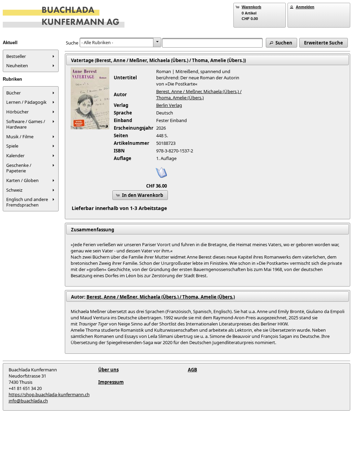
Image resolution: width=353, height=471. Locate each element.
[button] (281, 43)
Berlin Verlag (169, 105)
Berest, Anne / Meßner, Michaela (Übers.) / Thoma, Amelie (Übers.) (199, 94)
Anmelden (305, 7)
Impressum (111, 382)
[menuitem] (30, 56)
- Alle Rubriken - (97, 42)
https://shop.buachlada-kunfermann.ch (49, 394)
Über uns (108, 370)
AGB (192, 370)
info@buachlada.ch (28, 401)
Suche (72, 43)
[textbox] (212, 43)
